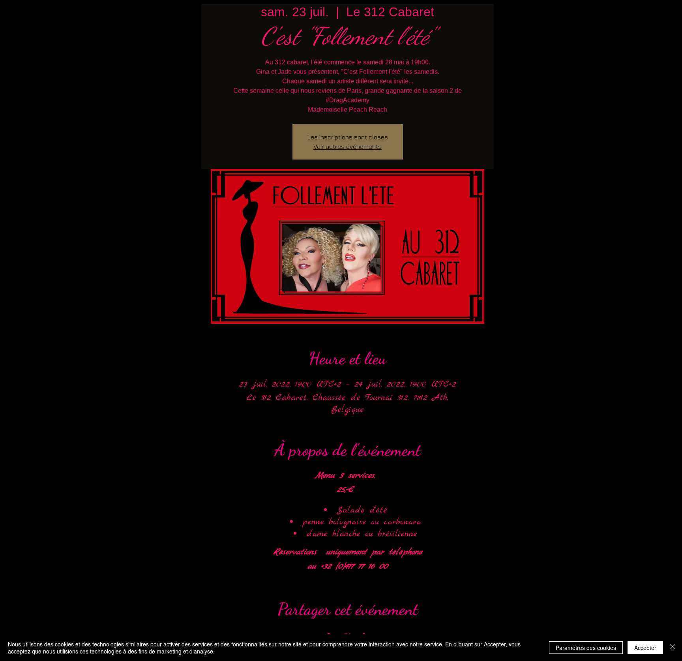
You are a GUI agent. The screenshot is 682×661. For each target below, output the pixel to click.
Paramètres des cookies (586, 648)
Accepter (645, 648)
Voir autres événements (347, 146)
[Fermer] (672, 647)
